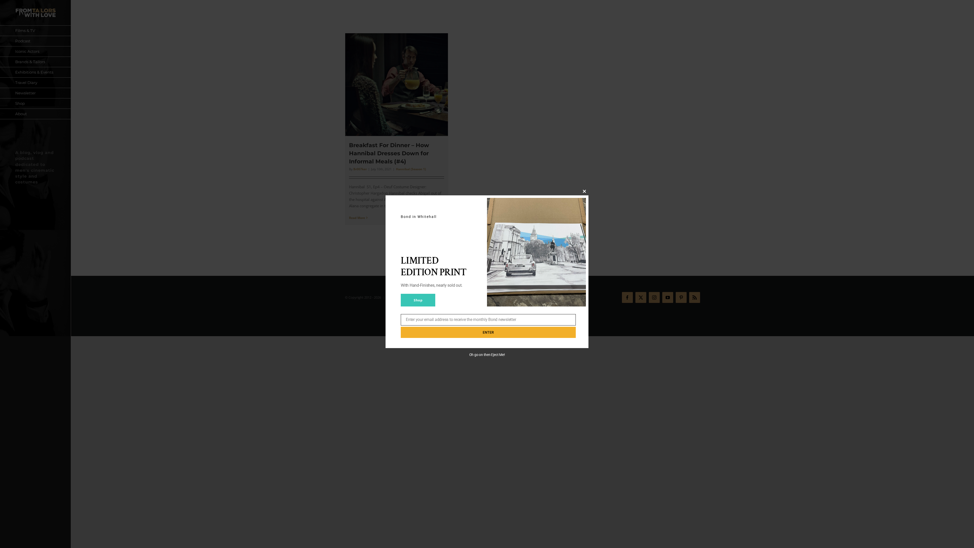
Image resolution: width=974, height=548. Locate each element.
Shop (418, 300)
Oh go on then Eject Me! (487, 355)
